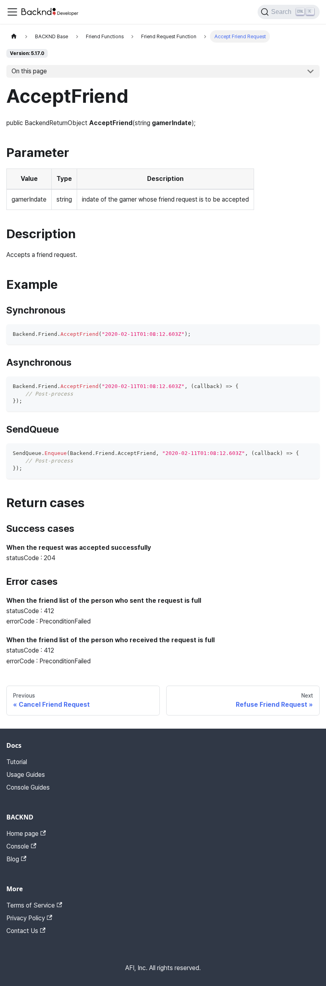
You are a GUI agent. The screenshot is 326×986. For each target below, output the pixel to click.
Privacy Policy (25, 918)
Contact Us (22, 931)
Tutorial (16, 762)
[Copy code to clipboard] (309, 334)
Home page (22, 833)
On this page (29, 71)
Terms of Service (30, 905)
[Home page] (13, 36)
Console (17, 846)
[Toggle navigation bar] (12, 12)
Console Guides (28, 787)
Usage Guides (25, 774)
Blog (12, 859)
